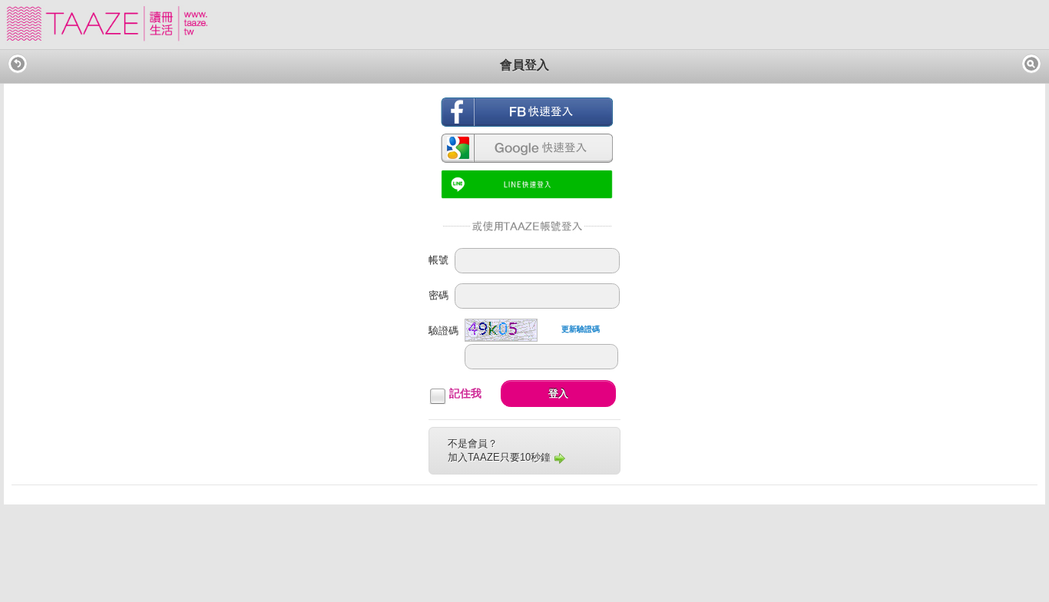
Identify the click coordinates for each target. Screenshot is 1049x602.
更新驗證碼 (580, 329)
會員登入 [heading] (524, 64)
